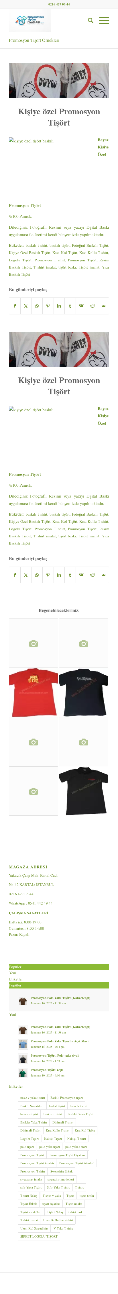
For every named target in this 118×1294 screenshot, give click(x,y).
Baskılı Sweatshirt (32, 1106)
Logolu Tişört (20, 260)
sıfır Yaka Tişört (31, 1187)
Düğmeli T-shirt (62, 1122)
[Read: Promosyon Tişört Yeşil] (23, 1073)
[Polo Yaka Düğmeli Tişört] (83, 791)
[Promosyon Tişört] (83, 692)
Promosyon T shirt (50, 260)
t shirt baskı (76, 1212)
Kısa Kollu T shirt (93, 252)
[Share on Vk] (81, 306)
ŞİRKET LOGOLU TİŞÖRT (39, 1236)
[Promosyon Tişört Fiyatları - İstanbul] (49, 20)
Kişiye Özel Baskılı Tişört (29, 252)
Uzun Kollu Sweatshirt (58, 1220)
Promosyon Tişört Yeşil (47, 1070)
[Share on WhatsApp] (37, 306)
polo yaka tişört (49, 1146)
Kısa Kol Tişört (64, 252)
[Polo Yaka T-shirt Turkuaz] (33, 741)
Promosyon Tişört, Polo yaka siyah (55, 1055)
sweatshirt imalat (31, 1179)
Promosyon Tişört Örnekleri (34, 40)
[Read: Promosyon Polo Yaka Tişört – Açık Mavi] (23, 1044)
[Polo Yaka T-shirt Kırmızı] (33, 791)
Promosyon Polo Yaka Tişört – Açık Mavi (59, 1041)
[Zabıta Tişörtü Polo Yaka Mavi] (33, 643)
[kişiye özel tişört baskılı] (59, 80)
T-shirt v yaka (52, 1195)
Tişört (70, 1195)
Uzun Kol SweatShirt (34, 1228)
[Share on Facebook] (14, 306)
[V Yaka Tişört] (83, 643)
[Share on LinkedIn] (59, 306)
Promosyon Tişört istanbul (76, 1163)
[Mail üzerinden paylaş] (103, 306)
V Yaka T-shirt (63, 1228)
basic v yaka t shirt (32, 1097)
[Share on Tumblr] (70, 306)
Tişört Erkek (28, 1203)
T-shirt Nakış (28, 1195)
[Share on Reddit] (92, 306)
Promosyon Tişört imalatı (37, 1163)
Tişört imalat (89, 267)
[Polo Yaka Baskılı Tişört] (33, 692)
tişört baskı (67, 267)
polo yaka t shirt (76, 1146)
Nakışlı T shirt (76, 1138)
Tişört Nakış (55, 1212)
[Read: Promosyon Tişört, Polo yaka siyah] (23, 1059)
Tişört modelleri (31, 1212)
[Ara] (87, 20)
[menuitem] (87, 20)
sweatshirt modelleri (61, 1179)
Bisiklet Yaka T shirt (33, 1122)
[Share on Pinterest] (48, 306)
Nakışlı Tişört (53, 1138)
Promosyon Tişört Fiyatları (67, 1155)
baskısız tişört (29, 1114)
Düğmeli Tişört (30, 1130)
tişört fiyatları (51, 1203)
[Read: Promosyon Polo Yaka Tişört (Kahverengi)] (23, 1001)
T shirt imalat (45, 267)
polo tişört (27, 1146)
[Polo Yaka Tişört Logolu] (83, 741)
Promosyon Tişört (82, 260)
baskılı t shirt (36, 245)
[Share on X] (26, 306)
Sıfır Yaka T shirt (58, 1187)
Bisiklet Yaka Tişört (80, 1114)
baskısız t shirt (53, 1114)
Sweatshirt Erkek (61, 1171)
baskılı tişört (60, 245)
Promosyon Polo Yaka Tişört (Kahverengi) (60, 998)
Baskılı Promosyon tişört (66, 1097)
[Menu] (101, 20)
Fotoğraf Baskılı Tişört (90, 245)
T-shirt (79, 1187)
